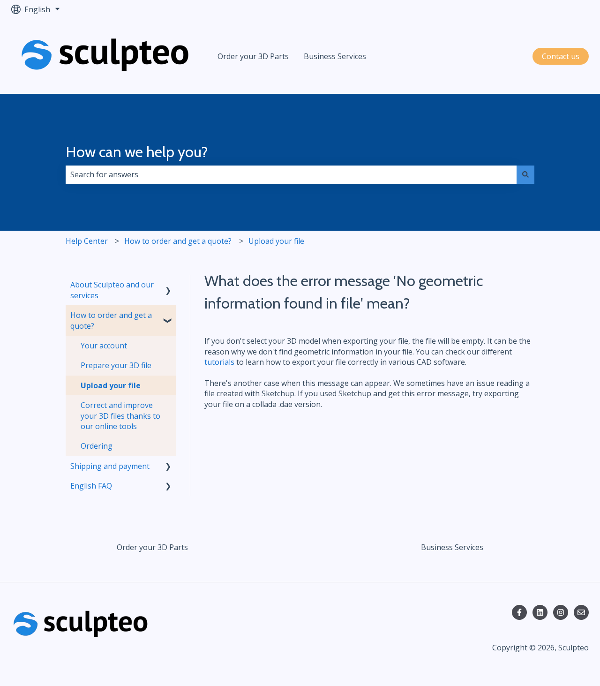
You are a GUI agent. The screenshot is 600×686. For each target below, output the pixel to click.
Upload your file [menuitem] (111, 385)
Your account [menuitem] (104, 345)
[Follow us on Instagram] (560, 612)
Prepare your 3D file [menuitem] (116, 365)
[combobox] (291, 174)
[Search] (525, 174)
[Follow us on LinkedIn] (540, 612)
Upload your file (276, 241)
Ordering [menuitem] (96, 446)
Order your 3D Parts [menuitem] (152, 547)
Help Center (87, 241)
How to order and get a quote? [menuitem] (111, 320)
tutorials (219, 362)
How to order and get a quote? (178, 241)
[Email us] (581, 612)
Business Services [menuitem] (452, 547)
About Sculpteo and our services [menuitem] (112, 289)
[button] (168, 285)
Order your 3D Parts (253, 56)
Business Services (335, 56)
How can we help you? (137, 152)
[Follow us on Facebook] (519, 612)
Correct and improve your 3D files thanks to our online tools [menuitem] (120, 415)
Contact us (560, 56)
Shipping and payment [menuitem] (110, 466)
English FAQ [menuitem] (91, 486)
